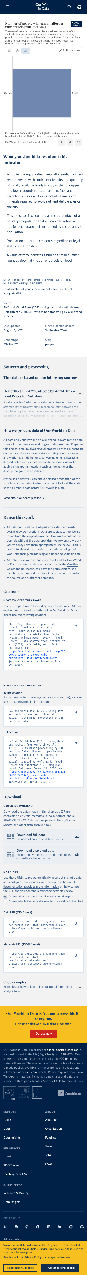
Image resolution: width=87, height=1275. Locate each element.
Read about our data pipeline (22, 498)
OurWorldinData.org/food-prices (22, 142)
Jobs (48, 1155)
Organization (53, 1128)
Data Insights (11, 1137)
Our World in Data (43, 6)
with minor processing (48, 312)
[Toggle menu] (7, 7)
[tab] (10, 51)
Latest (7, 1156)
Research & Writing (16, 1193)
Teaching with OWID (17, 1174)
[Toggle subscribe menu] (79, 7)
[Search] (69, 6)
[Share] (70, 142)
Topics (7, 1119)
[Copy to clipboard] (71, 626)
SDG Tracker (11, 1165)
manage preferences (57, 1257)
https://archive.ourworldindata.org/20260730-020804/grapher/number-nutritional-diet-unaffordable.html (37, 655)
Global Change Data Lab (63, 1050)
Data (6, 1128)
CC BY (44, 142)
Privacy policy (12, 1239)
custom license (36, 1072)
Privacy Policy (32, 1257)
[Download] (61, 142)
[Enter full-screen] (78, 142)
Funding (50, 1137)
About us (51, 1119)
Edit (71, 50)
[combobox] (69, 6)
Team (48, 1146)
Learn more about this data (52, 136)
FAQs (57, 1081)
